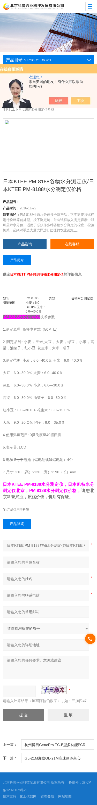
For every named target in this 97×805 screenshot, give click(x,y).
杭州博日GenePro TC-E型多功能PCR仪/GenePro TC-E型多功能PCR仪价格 (55, 746)
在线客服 (72, 244)
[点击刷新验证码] (54, 690)
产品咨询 (25, 244)
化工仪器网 (28, 796)
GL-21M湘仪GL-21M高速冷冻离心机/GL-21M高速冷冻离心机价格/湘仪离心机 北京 (58, 759)
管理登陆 (47, 796)
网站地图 (65, 796)
